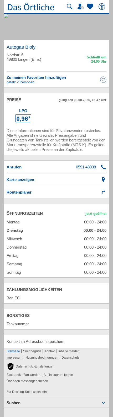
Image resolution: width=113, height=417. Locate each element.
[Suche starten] (70, 6)
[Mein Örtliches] (81, 6)
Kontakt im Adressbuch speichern (35, 341)
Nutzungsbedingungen (41, 357)
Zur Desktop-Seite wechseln (27, 392)
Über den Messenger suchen (27, 381)
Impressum (14, 357)
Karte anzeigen (20, 179)
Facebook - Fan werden (23, 375)
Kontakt (49, 351)
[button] (30, 366)
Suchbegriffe (32, 351)
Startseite (13, 351)
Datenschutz (70, 357)
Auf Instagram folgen (58, 375)
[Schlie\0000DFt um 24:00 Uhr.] (96, 60)
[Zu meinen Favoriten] (91, 6)
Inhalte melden (69, 351)
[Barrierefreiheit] (102, 6)
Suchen (13, 402)
